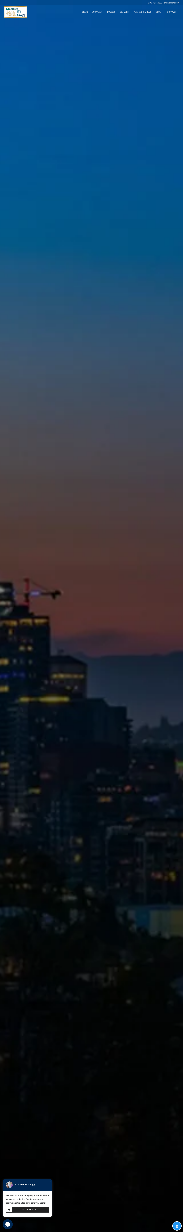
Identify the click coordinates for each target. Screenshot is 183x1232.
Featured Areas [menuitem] (142, 12)
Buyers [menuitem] (111, 12)
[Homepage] (15, 12)
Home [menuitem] (85, 12)
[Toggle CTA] (8, 1224)
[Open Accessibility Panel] (177, 1226)
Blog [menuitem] (158, 12)
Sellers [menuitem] (124, 12)
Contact (172, 12)
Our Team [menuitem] (97, 12)
